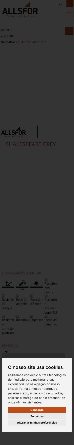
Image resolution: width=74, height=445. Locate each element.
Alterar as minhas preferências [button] (37, 422)
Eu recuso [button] (37, 416)
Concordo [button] (37, 409)
